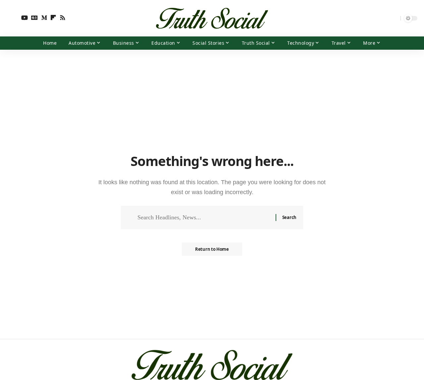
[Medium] (44, 18)
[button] (12, 18)
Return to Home (212, 249)
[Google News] (34, 18)
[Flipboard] (53, 18)
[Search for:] (204, 217)
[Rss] (62, 18)
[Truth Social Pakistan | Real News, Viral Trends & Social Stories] (211, 18)
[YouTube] (24, 18)
